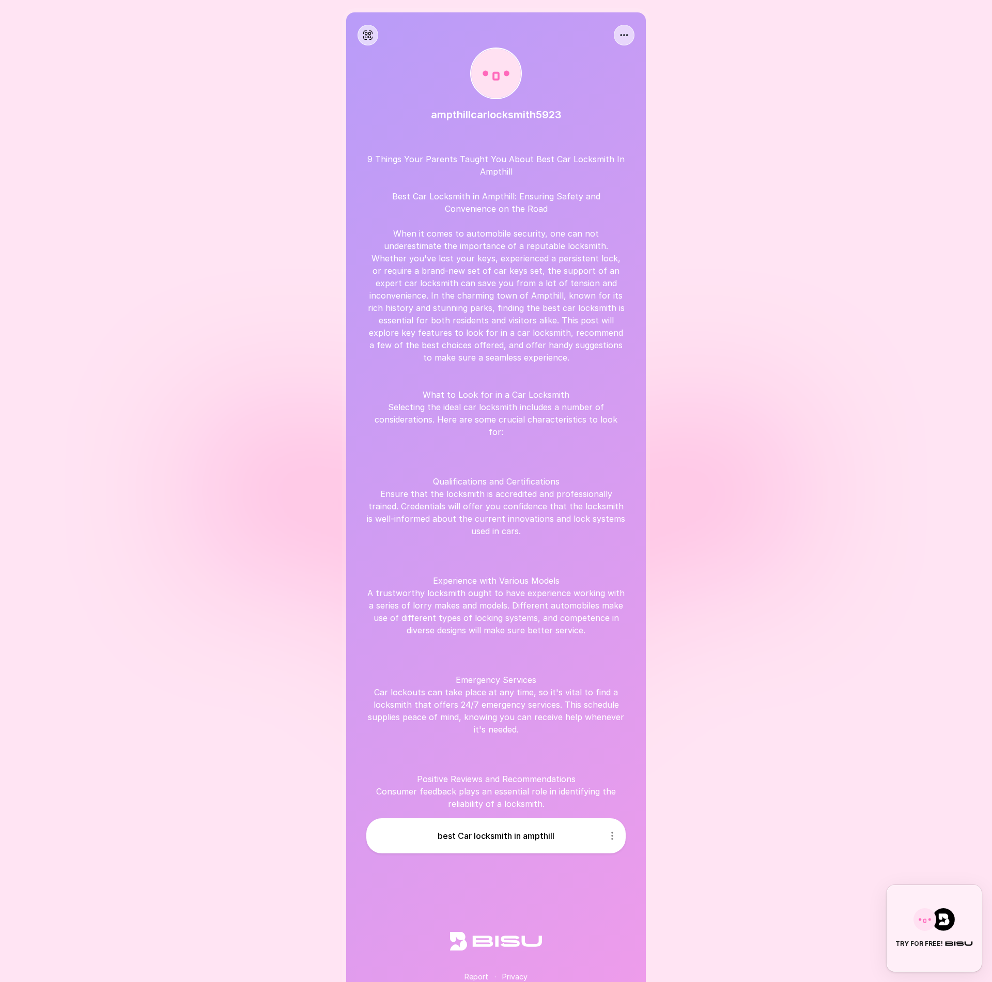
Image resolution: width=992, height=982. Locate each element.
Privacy (515, 976)
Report (476, 976)
